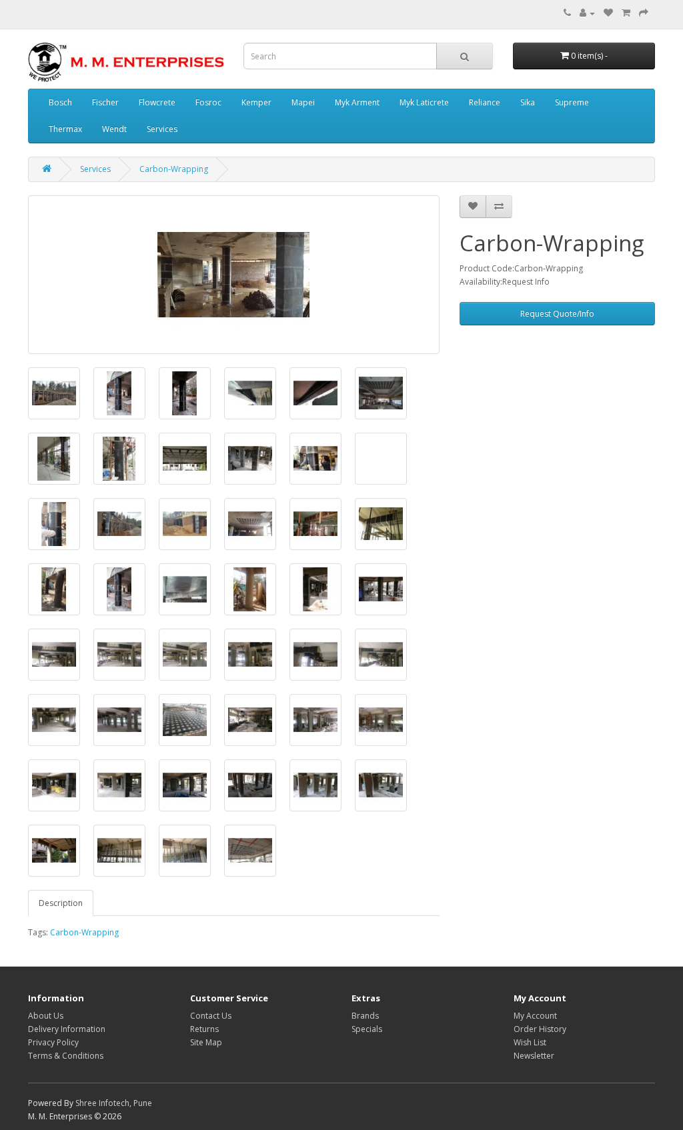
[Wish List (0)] (608, 13)
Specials (367, 1029)
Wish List (530, 1042)
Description (61, 903)
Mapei (303, 102)
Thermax (65, 129)
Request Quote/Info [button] (557, 313)
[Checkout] (643, 13)
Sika (527, 102)
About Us (45, 1015)
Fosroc (208, 102)
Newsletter (534, 1055)
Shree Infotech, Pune (113, 1103)
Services (162, 129)
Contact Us (210, 1015)
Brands (365, 1015)
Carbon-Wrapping (173, 169)
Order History (540, 1029)
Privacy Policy (53, 1042)
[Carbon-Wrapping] (234, 274)
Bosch (60, 102)
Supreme (572, 102)
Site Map (206, 1042)
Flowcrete (157, 102)
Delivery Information (66, 1029)
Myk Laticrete (424, 102)
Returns (204, 1029)
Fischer (105, 102)
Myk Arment (357, 102)
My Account (535, 1015)
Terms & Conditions (65, 1055)
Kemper (256, 102)
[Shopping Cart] (626, 13)
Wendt (114, 129)
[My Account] (587, 13)
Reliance (484, 102)
